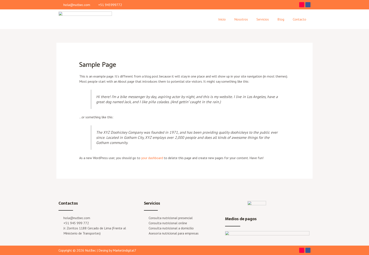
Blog (280, 19)
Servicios (262, 19)
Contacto (299, 19)
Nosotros (241, 19)
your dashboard (152, 158)
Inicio (222, 19)
